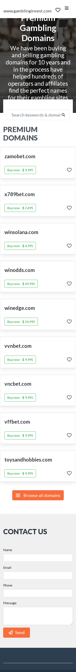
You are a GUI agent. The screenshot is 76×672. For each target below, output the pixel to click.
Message (9, 603)
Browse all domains (41, 495)
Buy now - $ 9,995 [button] (20, 170)
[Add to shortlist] (69, 170)
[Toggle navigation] (67, 9)
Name (7, 550)
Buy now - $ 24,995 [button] (21, 322)
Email (7, 567)
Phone (7, 585)
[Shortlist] (58, 9)
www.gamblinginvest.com (27, 10)
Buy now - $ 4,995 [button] (20, 246)
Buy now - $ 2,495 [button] (20, 208)
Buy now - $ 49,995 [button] (21, 284)
